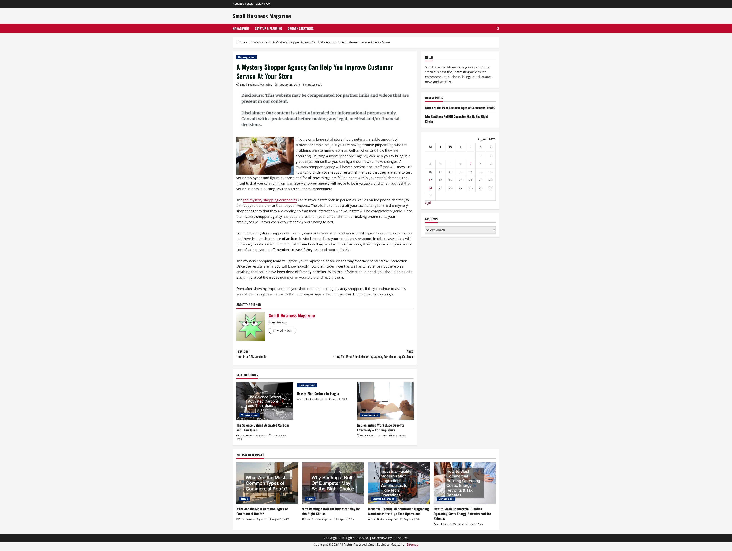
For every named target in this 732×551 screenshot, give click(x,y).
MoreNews (380, 538)
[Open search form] (498, 28)
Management (241, 28)
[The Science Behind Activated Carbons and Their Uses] (264, 401)
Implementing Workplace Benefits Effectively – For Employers (380, 427)
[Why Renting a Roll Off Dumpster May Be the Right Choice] (333, 483)
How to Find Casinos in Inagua (318, 393)
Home (244, 498)
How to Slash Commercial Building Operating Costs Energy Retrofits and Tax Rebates (462, 513)
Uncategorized (246, 57)
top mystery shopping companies (270, 200)
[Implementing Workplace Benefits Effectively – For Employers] (385, 401)
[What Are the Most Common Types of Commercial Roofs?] (267, 483)
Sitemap (412, 544)
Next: (373, 354)
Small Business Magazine (262, 15)
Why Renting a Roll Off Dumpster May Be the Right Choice (331, 511)
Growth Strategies (301, 28)
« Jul (428, 203)
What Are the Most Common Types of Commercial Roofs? (460, 107)
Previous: (251, 354)
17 (430, 180)
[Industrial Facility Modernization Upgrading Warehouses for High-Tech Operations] (399, 483)
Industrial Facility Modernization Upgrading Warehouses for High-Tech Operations (398, 511)
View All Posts (282, 331)
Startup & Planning (268, 28)
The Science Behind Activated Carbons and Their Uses (263, 427)
